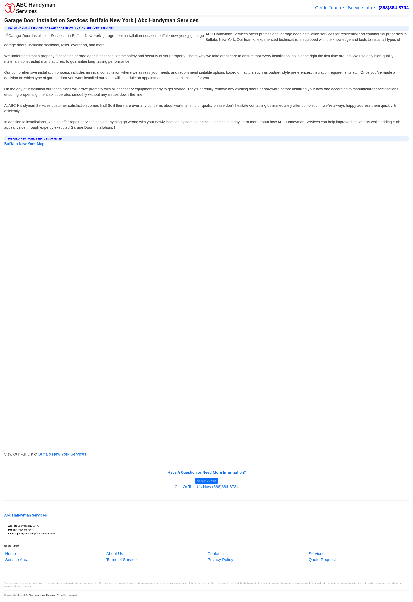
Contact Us (217, 553)
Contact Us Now (206, 480)
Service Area (16, 559)
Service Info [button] (360, 7)
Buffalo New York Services (62, 454)
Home (10, 553)
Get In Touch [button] (328, 7)
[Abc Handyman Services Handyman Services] (29, 7)
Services (316, 553)
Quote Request (322, 559)
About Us (114, 553)
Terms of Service (121, 559)
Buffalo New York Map (24, 143)
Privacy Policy (220, 559)
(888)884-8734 (394, 7)
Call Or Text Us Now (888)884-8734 (207, 486)
